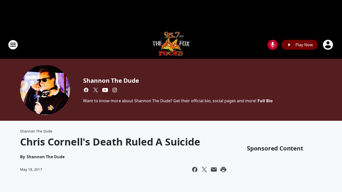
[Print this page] (223, 169)
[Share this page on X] (204, 169)
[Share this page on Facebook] (194, 169)
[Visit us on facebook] (86, 90)
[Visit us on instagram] (115, 90)
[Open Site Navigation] (13, 45)
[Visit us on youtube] (105, 90)
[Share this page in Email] (213, 169)
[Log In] (328, 45)
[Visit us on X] (96, 90)
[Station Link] (171, 45)
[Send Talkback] (273, 45)
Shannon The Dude (111, 80)
